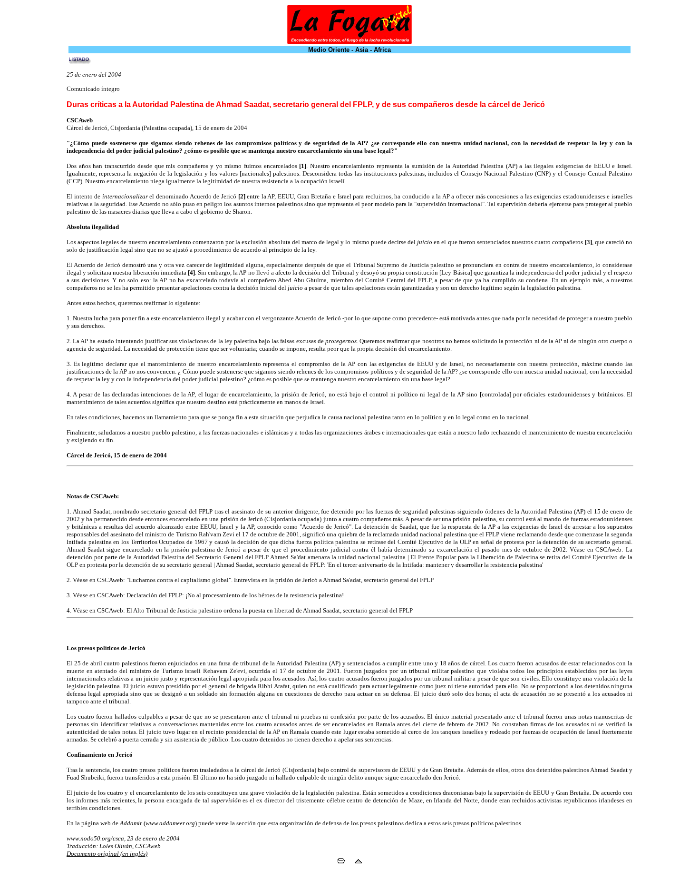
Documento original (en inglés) (107, 853)
